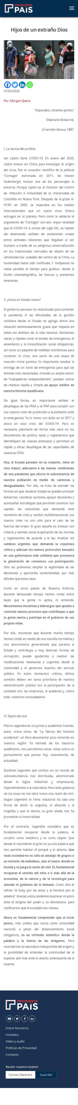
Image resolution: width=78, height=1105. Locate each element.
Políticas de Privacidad (21, 1048)
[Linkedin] (22, 84)
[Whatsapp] (29, 84)
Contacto (12, 1054)
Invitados (12, 1035)
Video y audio (15, 1041)
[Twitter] (15, 84)
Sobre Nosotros (17, 1028)
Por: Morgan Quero (17, 101)
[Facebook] (7, 84)
